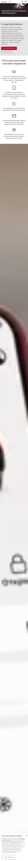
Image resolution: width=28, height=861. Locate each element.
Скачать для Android (9, 48)
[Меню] (25, 1)
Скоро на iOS (7, 51)
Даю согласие (8, 857)
